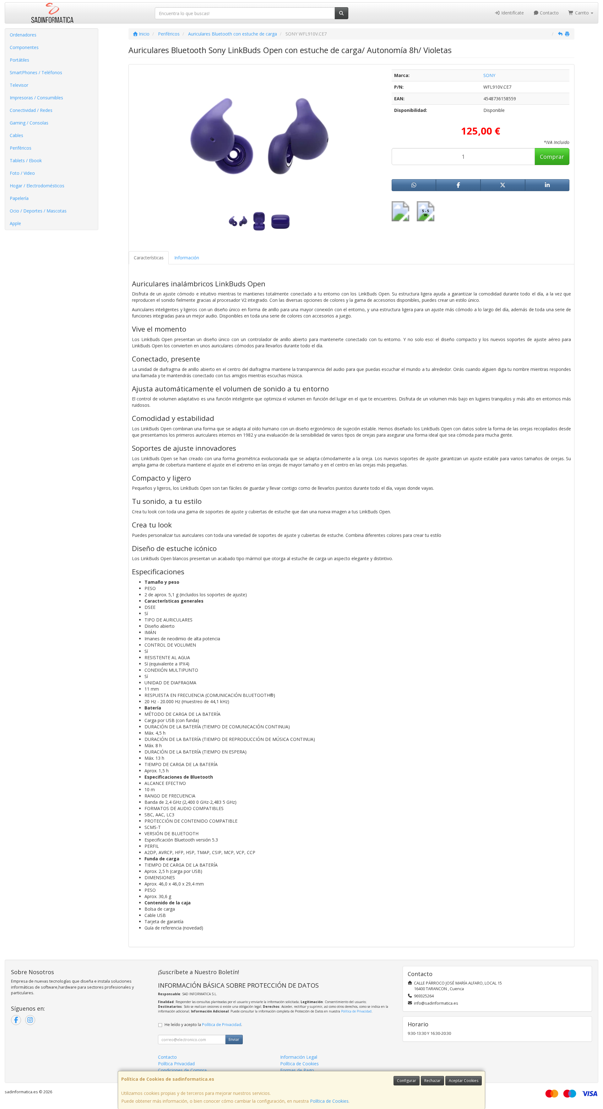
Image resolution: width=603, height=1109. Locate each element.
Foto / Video (22, 173)
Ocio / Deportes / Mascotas (38, 211)
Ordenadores (23, 35)
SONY (489, 75)
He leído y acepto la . (203, 1024)
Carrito (582, 13)
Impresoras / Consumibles (36, 98)
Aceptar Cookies (463, 1080)
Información (186, 258)
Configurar (406, 1080)
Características (149, 258)
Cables (16, 135)
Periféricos (20, 148)
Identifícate (512, 13)
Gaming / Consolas (29, 123)
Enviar (234, 1039)
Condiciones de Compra (182, 1070)
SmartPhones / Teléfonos (36, 72)
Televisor (19, 85)
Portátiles (19, 60)
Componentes (24, 47)
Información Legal (298, 1057)
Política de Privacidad (356, 1011)
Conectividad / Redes (31, 110)
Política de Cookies (329, 1101)
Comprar (552, 156)
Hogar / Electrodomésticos (37, 186)
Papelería (19, 198)
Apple (15, 223)
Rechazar (432, 1080)
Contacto (549, 13)
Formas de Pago (297, 1070)
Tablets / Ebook (26, 160)
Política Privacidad (176, 1064)
